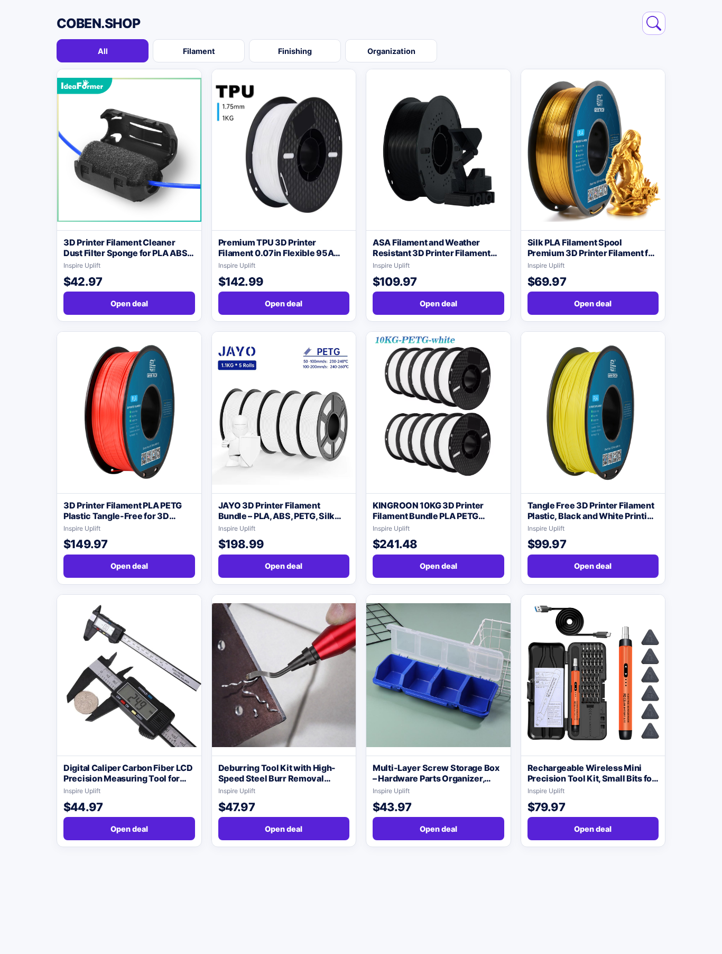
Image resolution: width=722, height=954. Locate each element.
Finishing (295, 51)
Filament (199, 51)
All (103, 51)
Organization (391, 51)
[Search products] (653, 23)
